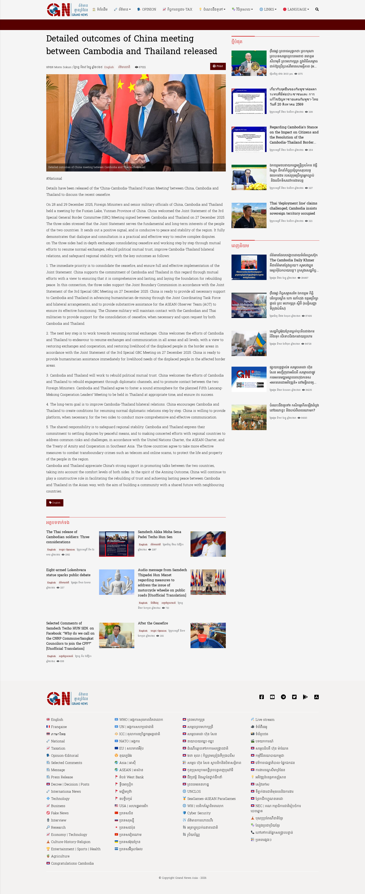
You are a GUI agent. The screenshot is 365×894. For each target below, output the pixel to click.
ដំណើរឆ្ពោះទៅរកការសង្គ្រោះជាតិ (207, 748)
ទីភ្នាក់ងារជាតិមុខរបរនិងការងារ (274, 791)
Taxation (57, 748)
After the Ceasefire (153, 623)
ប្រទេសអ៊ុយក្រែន (129, 842)
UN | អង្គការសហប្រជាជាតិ (136, 727)
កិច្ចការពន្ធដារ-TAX (179, 9)
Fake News (59, 813)
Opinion (148, 9)
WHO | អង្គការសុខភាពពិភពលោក (140, 720)
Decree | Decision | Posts (69, 784)
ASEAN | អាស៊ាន (130, 770)
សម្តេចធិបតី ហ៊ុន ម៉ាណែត (271, 748)
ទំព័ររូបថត (261, 734)
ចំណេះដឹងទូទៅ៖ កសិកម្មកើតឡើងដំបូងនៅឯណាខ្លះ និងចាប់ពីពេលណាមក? (294, 408)
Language (296, 9)
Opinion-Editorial (64, 755)
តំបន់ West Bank (131, 777)
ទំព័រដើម (102, 9)
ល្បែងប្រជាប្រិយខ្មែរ (267, 825)
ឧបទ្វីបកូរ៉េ (125, 799)
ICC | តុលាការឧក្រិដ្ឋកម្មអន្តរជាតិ (139, 734)
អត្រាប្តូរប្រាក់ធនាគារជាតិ (202, 827)
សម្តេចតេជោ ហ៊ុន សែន (201, 734)
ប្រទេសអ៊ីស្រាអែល (130, 849)
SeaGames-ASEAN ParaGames (211, 799)
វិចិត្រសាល (243, 9)
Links (268, 9)
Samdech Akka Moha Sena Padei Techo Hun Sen (159, 535)
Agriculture (59, 856)
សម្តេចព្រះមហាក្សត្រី (199, 727)
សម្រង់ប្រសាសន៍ (169, 603)
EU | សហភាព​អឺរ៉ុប (131, 748)
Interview (58, 820)
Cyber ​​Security (198, 813)
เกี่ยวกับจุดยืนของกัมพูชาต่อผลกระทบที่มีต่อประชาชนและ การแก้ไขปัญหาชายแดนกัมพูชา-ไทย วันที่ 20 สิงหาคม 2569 (294, 97)
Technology (59, 799)
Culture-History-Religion (70, 842)
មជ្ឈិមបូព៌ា (125, 791)
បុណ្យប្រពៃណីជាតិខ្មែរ (269, 818)
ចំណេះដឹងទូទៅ (212, 9)
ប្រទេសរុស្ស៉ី (126, 820)
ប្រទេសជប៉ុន (126, 827)
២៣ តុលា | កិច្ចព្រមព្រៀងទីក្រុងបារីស (210, 755)
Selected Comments (66, 763)
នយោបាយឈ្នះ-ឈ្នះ (200, 741)
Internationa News (65, 791)
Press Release (61, 777)
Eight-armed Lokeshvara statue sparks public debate (68, 573)
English (109, 67)
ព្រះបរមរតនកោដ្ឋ (197, 784)
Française (58, 727)
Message (57, 770)
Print (219, 66)
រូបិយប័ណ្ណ (193, 835)
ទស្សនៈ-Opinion (67, 549)
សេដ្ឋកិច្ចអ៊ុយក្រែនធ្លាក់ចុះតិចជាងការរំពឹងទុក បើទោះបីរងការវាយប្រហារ (292, 334)
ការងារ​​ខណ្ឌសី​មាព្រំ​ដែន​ (270, 770)
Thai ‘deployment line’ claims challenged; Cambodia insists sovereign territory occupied (293, 208)
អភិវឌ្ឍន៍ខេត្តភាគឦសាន (270, 777)
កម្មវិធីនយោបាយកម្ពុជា (269, 755)
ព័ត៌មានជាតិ (124, 67)
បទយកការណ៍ (264, 741)
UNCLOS (193, 791)
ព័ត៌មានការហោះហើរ (199, 820)
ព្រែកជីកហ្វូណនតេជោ (269, 799)
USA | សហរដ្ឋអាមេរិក (133, 806)
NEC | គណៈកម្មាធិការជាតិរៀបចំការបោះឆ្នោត (276, 809)
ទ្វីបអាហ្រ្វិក (125, 784)
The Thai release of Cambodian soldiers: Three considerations (67, 537)
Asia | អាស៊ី (127, 763)
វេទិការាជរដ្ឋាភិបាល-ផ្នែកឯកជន (275, 763)
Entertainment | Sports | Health (75, 849)
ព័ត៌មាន (123, 9)
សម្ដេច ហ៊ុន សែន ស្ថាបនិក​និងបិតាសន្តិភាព (213, 763)
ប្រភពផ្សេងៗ (263, 840)
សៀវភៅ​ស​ (262, 784)
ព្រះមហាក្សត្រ (195, 720)
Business (57, 806)
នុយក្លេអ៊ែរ (125, 755)
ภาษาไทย (57, 734)
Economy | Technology (68, 835)
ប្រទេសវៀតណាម (130, 835)
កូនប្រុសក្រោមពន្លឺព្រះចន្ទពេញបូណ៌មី (209, 770)
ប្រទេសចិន (125, 813)
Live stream (264, 720)
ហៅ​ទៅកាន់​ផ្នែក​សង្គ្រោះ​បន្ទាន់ (274, 832)
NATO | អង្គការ (129, 741)
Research (58, 827)
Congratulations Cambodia (72, 863)
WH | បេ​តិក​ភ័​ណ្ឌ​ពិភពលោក (204, 806)
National (57, 741)
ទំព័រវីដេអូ (154, 603)
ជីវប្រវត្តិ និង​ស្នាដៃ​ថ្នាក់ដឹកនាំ (204, 777)
